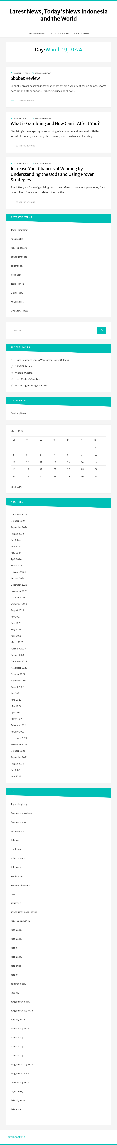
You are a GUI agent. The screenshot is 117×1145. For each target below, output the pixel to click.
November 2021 (19, 744)
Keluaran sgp (17, 831)
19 (27, 469)
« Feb (13, 486)
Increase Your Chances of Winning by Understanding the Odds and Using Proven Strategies (53, 174)
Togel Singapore (59, 33)
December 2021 (19, 738)
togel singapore (19, 247)
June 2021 (16, 776)
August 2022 (17, 687)
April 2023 (16, 635)
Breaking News (37, 33)
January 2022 (18, 731)
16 (82, 462)
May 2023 (16, 629)
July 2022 (16, 693)
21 (54, 469)
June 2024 (16, 546)
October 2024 (18, 520)
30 (82, 476)
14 (54, 462)
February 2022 (18, 725)
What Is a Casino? (24, 372)
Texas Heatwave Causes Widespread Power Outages (42, 359)
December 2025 (19, 514)
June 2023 (16, 623)
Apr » (19, 486)
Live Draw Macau (19, 310)
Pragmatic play (18, 822)
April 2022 (16, 712)
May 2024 (16, 552)
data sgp (15, 840)
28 (54, 476)
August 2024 (17, 533)
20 (41, 469)
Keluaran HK (17, 301)
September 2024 (19, 527)
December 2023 (19, 584)
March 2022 (17, 718)
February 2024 (18, 572)
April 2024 (16, 559)
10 (95, 454)
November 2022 (19, 667)
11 (13, 462)
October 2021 (18, 750)
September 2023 (19, 603)
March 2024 (17, 565)
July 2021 (16, 770)
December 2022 (19, 661)
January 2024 (18, 578)
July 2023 (16, 616)
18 (13, 469)
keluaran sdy (17, 265)
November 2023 (19, 591)
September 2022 (19, 680)
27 (41, 476)
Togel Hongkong (19, 229)
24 (95, 469)
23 (82, 469)
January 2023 (18, 655)
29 (68, 476)
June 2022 (16, 699)
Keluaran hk (17, 238)
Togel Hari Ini (81, 33)
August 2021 (17, 763)
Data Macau (17, 292)
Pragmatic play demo (21, 813)
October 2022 (18, 674)
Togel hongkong (15, 1136)
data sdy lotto (18, 1100)
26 (27, 476)
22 (68, 469)
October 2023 (18, 597)
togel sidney (17, 1091)
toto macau (16, 938)
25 (13, 476)
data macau (16, 1109)
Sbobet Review (25, 78)
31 (95, 476)
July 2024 (16, 540)
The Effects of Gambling (27, 379)
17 (95, 462)
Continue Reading (25, 100)
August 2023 (17, 610)
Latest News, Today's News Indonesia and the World (58, 15)
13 (41, 462)
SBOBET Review (23, 366)
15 (68, 462)
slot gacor (16, 274)
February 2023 (18, 648)
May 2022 (16, 706)
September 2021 (19, 757)
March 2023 (17, 642)
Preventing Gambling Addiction (31, 385)
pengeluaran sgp (19, 256)
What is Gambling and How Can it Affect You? (55, 123)
